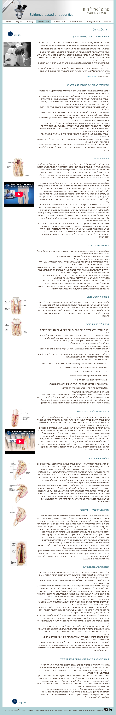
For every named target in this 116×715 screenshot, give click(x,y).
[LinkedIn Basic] (110, 709)
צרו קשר (22, 702)
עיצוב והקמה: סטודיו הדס (11, 710)
